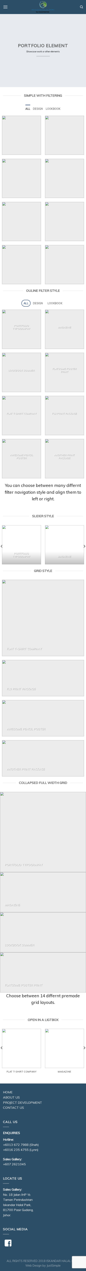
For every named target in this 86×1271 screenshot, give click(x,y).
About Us (11, 1097)
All (27, 108)
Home (8, 1092)
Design (38, 108)
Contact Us (13, 1108)
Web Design (33, 1265)
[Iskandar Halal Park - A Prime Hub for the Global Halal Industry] (43, 7)
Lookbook (53, 108)
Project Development (22, 1103)
